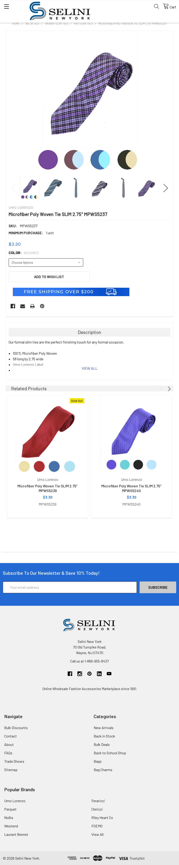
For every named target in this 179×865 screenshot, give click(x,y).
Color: (24, 252)
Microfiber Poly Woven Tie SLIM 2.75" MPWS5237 (132, 23)
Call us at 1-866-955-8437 (89, 661)
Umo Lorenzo (14, 800)
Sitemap (10, 769)
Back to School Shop (110, 753)
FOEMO (97, 826)
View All (97, 834)
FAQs (8, 753)
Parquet (10, 809)
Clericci (97, 809)
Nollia (8, 817)
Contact (10, 736)
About (9, 744)
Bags (98, 761)
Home (16, 23)
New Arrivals (104, 727)
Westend (11, 826)
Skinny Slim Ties (56, 23)
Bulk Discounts (16, 727)
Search (156, 6)
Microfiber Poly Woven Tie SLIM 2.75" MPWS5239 (47, 488)
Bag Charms (103, 769)
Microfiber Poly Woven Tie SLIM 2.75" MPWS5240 (131, 488)
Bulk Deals (102, 744)
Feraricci (98, 800)
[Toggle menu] (6, 6)
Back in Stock (104, 736)
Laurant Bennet (16, 834)
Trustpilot (137, 858)
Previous (13, 188)
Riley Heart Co (102, 817)
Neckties (32, 23)
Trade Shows (14, 761)
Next (165, 188)
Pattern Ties (83, 23)
